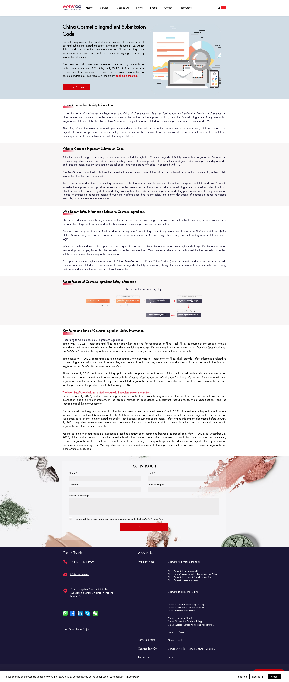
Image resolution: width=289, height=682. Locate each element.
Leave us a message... (80, 495)
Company (74, 484)
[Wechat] (95, 613)
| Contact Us (210, 648)
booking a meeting (126, 76)
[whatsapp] (65, 613)
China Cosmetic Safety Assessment (183, 580)
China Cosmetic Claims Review (181, 610)
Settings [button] (242, 676)
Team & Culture (195, 648)
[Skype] (87, 613)
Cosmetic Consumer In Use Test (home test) (186, 607)
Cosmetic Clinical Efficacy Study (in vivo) (186, 604)
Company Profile (176, 648)
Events (180, 639)
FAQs (171, 657)
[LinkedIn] (80, 613)
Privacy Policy (132, 676)
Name (72, 473)
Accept (274, 676)
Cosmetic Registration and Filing (184, 561)
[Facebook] (72, 613)
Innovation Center (176, 632)
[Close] (285, 676)
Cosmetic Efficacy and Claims (183, 591)
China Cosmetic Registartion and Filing (185, 571)
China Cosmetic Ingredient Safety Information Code (190, 577)
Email (150, 473)
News (171, 639)
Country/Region (156, 484)
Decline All (257, 676)
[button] (106, 8)
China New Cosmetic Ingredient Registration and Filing (192, 574)
